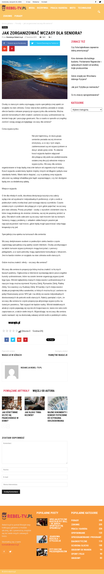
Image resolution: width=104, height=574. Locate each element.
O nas (28, 2)
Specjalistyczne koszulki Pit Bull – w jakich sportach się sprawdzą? (58, 523)
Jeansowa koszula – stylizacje (55, 538)
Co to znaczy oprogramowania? (85, 95)
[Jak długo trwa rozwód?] (35, 403)
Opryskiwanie (78, 533)
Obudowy (75, 558)
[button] (99, 12)
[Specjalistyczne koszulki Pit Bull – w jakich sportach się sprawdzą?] (42, 522)
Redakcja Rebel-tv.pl (14, 37)
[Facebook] (96, 2)
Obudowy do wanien (81, 549)
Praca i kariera (59, 7)
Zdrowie (7, 16)
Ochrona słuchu (80, 545)
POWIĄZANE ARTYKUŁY (16, 390)
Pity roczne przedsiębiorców (58, 550)
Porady (18, 16)
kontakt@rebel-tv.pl (10, 544)
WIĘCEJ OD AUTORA (43, 390)
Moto (72, 7)
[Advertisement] (15, 148)
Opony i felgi (77, 554)
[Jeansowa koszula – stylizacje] (42, 539)
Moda (32, 7)
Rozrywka (42, 7)
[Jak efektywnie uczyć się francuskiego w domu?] (12, 403)
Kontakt (44, 2)
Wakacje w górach (12, 355)
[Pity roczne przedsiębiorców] (42, 552)
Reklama (36, 2)
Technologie (84, 7)
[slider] (10, 330)
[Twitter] (100, 2)
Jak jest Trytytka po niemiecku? (85, 87)
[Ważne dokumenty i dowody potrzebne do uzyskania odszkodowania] (57, 403)
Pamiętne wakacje (57, 355)
